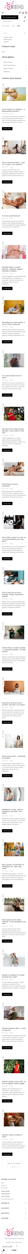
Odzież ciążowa (8, 62)
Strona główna (8, 57)
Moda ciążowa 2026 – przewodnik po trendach (13, 757)
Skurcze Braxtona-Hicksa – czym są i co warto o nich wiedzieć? (13, 163)
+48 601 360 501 (22, 17)
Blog (12, 113)
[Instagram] (17, 1246)
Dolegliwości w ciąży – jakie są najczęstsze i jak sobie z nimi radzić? (12, 811)
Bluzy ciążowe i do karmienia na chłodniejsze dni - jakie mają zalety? (13, 866)
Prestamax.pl (20, 1238)
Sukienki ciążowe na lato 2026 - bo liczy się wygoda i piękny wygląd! (14, 1082)
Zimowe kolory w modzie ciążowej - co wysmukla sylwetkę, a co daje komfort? (13, 649)
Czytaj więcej (7, 128)
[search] (24, 21)
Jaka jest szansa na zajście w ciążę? (12, 1136)
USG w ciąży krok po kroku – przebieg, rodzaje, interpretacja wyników (12, 594)
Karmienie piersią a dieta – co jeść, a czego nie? (14, 1029)
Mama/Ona (7, 71)
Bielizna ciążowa (8, 68)
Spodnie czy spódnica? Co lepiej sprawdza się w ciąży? (13, 976)
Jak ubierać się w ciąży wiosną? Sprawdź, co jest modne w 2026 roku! (13, 431)
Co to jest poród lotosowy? (11, 216)
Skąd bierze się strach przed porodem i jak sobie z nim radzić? (13, 704)
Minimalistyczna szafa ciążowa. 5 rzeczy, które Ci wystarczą (13, 323)
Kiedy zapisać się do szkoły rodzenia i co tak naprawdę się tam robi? (14, 921)
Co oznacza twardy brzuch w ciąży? (12, 376)
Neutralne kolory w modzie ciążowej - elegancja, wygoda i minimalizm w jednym (12, 269)
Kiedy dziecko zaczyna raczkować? (10, 485)
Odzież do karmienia (9, 65)
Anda (6, 113)
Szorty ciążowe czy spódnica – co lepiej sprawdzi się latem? (13, 110)
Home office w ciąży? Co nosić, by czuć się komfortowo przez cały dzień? (14, 539)
